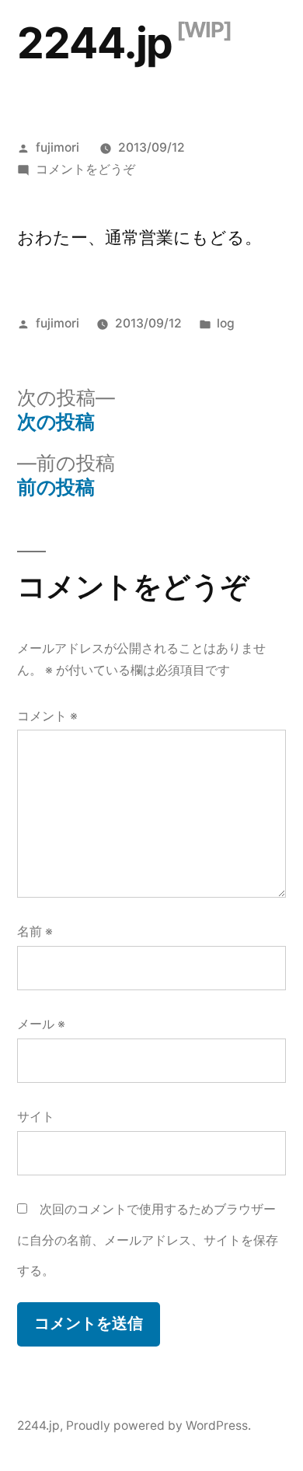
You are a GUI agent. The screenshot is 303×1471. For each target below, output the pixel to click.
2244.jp (94, 42)
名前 (35, 931)
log (226, 323)
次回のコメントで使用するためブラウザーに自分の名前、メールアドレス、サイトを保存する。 (147, 1240)
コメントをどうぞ (85, 169)
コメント (47, 716)
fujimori (57, 147)
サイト (35, 1116)
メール (41, 1024)
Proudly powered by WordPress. (158, 1425)
